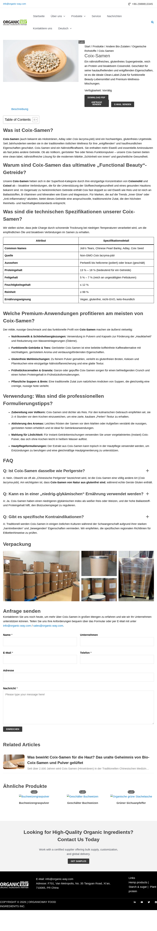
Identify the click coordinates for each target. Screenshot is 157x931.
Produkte (98, 46)
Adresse (8, 670)
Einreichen (12, 729)
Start (87, 46)
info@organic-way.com (14, 3)
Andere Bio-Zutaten (118, 46)
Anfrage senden (96, 103)
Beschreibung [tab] (19, 109)
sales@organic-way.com (48, 625)
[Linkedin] (135, 902)
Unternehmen (89, 634)
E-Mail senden (122, 104)
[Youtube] (142, 902)
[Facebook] (156, 902)
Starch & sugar (138, 886)
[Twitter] (149, 902)
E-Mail (8, 652)
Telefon (86, 652)
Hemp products (138, 882)
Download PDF (96, 97)
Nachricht (10, 688)
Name (7, 634)
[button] (63, 16)
